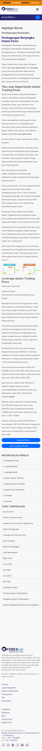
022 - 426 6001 (11, 740)
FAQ (3, 698)
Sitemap (5, 684)
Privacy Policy (7, 719)
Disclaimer (6, 713)
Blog (3, 716)
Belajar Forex (7, 722)
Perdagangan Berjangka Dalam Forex (18, 39)
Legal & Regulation (9, 688)
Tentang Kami (7, 694)
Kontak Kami (6, 701)
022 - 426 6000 (14, 738)
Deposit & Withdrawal (10, 691)
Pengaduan (6, 709)
